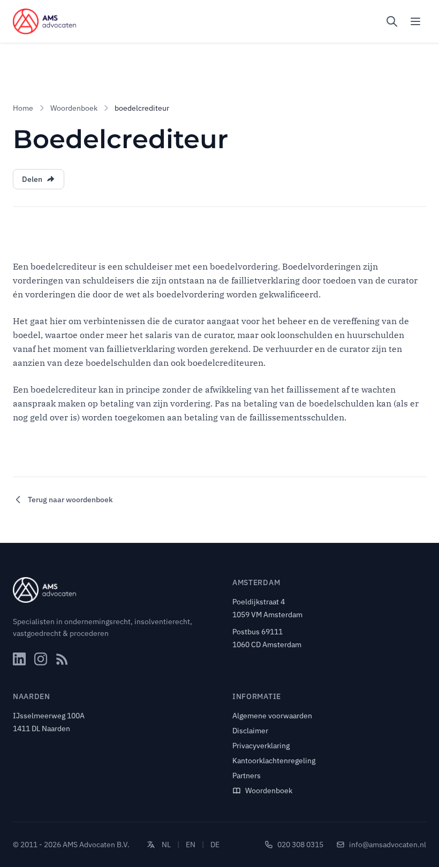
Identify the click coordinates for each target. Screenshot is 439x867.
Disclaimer (250, 730)
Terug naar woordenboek (70, 499)
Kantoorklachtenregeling (273, 760)
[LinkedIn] (19, 659)
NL (166, 844)
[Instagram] (40, 659)
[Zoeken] (392, 21)
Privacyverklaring (261, 745)
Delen (32, 179)
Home (23, 108)
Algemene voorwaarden (272, 715)
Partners (246, 775)
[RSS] (62, 659)
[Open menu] (415, 21)
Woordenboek (73, 108)
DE (215, 844)
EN (190, 844)
